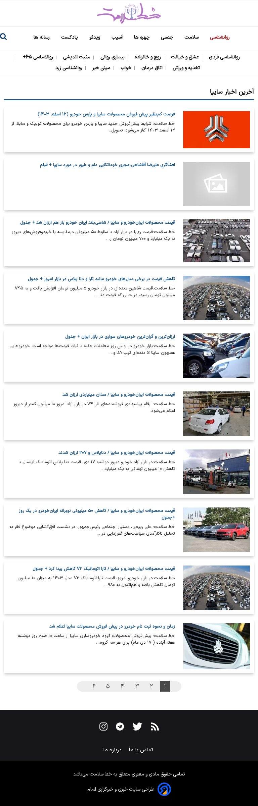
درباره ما (113, 750)
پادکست (70, 37)
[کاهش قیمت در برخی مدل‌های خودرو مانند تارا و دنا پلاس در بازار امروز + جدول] (216, 298)
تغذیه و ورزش (187, 67)
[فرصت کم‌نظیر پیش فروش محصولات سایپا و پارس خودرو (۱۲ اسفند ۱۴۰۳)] (216, 129)
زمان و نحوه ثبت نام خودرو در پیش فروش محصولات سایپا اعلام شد (112, 626)
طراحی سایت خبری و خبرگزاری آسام (121, 789)
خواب (127, 67)
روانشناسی (220, 37)
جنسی (167, 37)
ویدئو (95, 37)
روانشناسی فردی (225, 57)
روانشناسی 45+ (38, 57)
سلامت (192, 37)
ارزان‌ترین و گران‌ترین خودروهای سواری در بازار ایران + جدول (120, 336)
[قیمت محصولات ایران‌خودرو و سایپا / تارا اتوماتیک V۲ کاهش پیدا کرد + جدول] (216, 588)
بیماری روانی (113, 57)
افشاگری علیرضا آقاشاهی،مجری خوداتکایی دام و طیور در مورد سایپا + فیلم (107, 165)
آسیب (118, 37)
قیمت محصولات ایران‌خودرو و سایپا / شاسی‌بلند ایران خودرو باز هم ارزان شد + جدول (97, 222)
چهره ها (142, 37)
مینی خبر (102, 67)
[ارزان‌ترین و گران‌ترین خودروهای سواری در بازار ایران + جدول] (216, 355)
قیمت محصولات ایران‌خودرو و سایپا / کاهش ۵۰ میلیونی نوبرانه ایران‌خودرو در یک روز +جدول (97, 514)
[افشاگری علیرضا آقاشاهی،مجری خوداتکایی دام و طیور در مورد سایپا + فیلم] (216, 184)
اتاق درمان (152, 67)
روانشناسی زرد (69, 67)
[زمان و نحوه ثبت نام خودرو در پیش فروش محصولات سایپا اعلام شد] (216, 646)
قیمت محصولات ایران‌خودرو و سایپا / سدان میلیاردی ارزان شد (118, 394)
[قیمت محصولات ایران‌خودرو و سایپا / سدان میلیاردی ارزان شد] (216, 413)
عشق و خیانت (185, 57)
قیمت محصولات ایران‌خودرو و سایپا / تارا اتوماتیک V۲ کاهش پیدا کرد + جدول (104, 569)
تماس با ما (142, 750)
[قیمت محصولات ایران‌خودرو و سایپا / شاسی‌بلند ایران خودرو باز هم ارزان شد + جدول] (216, 240)
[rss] (155, 727)
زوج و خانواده (148, 57)
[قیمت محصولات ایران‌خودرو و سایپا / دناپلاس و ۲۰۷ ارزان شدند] (216, 471)
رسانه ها (42, 37)
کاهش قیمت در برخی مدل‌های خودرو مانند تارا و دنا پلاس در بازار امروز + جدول (101, 279)
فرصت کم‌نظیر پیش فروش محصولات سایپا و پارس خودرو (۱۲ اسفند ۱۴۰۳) (106, 114)
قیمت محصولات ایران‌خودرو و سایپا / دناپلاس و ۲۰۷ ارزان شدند (116, 452)
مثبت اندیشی (77, 57)
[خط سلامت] (129, 13)
